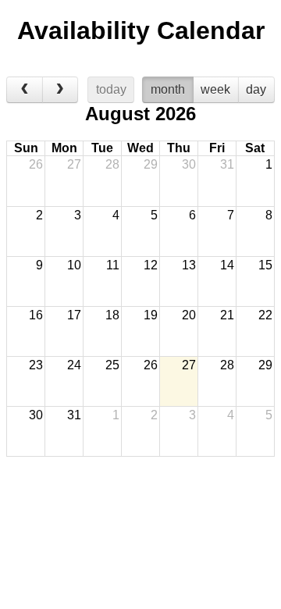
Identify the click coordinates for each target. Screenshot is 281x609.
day (256, 89)
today (111, 89)
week (215, 89)
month (168, 89)
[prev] (24, 90)
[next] (60, 90)
